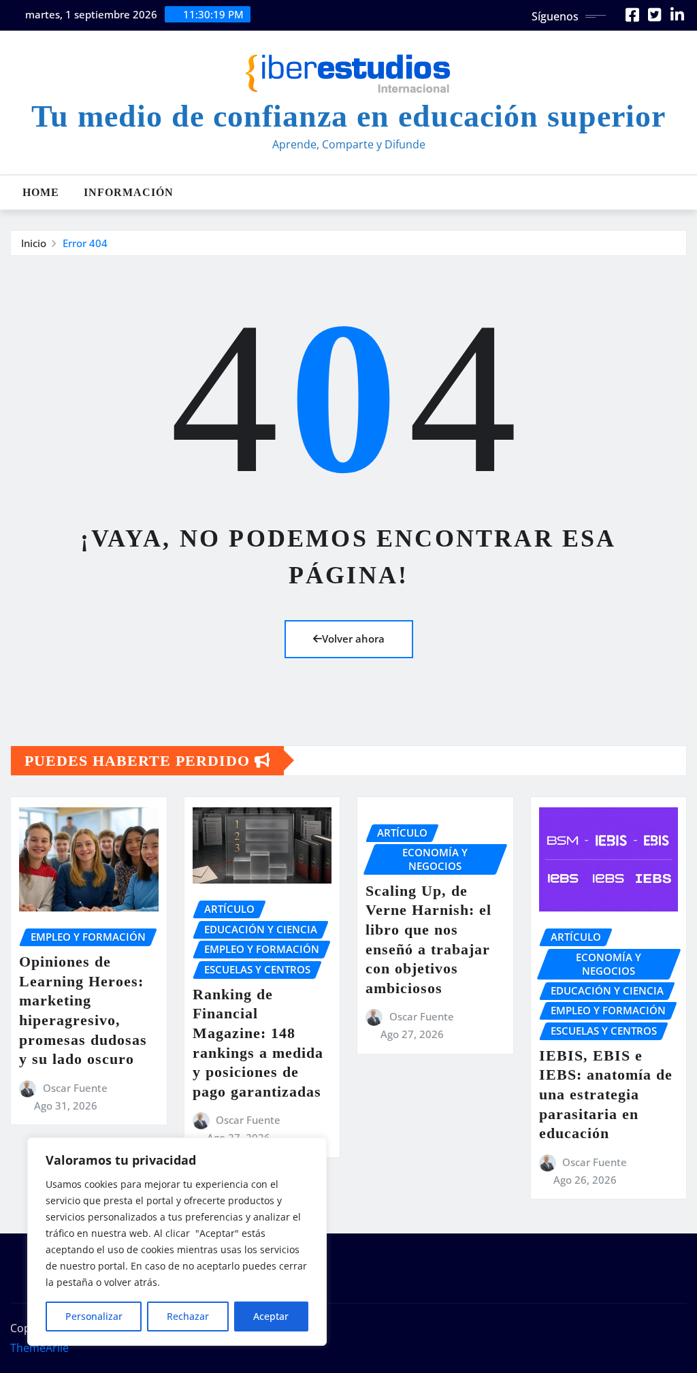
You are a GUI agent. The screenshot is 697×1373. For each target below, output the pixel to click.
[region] (177, 1241)
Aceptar (271, 1316)
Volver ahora (353, 638)
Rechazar (188, 1316)
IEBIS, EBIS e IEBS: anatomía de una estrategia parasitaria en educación (605, 1094)
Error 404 (85, 243)
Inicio (33, 243)
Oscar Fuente (75, 1088)
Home (40, 192)
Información (129, 192)
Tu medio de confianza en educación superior (348, 116)
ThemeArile (39, 1347)
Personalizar (94, 1316)
